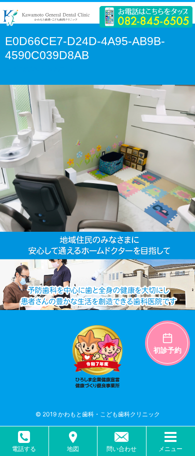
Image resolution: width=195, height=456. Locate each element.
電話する (24, 448)
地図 (73, 448)
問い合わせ (121, 448)
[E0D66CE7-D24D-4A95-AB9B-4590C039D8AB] (97, 225)
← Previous (25, 69)
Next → (60, 69)
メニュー (170, 448)
